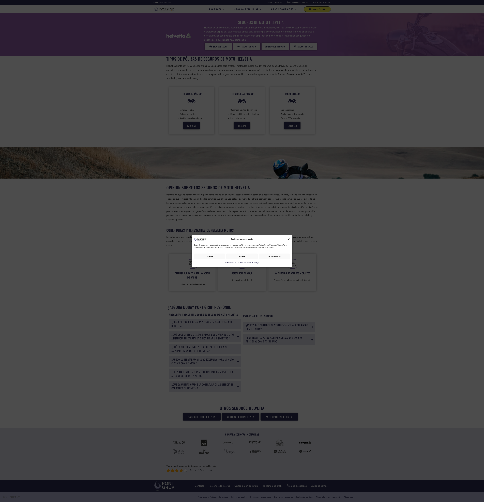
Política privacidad (244, 263)
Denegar (242, 256)
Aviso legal (255, 263)
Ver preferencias (274, 256)
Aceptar (209, 256)
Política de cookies (231, 263)
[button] (288, 239)
